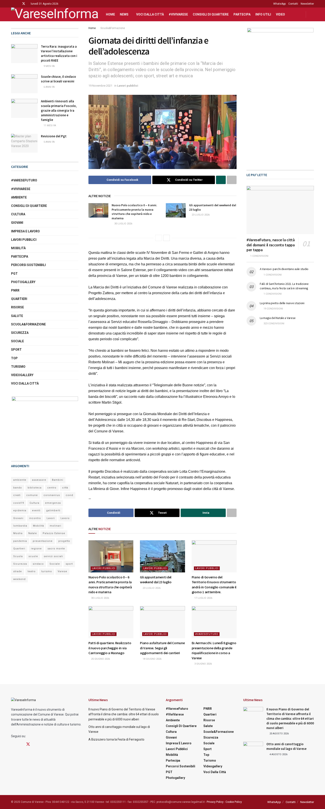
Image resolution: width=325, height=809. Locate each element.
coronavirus (52, 495)
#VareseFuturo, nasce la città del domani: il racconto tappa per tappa (271, 244)
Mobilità (18, 248)
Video (280, 14)
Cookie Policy (234, 801)
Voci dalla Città (150, 14)
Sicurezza (20, 332)
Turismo (18, 366)
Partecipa (241, 14)
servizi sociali (53, 556)
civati (17, 495)
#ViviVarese (178, 14)
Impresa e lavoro (25, 231)
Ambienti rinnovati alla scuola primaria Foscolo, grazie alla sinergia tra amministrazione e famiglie (59, 110)
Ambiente (19, 197)
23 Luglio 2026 (200, 214)
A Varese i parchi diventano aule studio (284, 269)
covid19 (18, 503)
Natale (32, 533)
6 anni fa (49, 87)
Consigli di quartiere (211, 14)
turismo (46, 571)
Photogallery (23, 282)
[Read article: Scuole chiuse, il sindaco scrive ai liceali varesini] (24, 83)
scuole (33, 556)
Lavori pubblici (127, 85)
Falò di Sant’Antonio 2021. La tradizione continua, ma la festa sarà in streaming (284, 286)
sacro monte (56, 548)
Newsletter (307, 3)
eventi (36, 510)
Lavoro (65, 518)
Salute (17, 316)
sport (69, 563)
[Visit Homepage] (54, 14)
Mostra (18, 533)
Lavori (51, 518)
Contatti (293, 3)
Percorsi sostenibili (28, 265)
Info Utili (263, 14)
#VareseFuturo (206, 634)
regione (36, 548)
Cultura (18, 214)
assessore (39, 479)
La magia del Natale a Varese (278, 318)
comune (32, 495)
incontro (35, 518)
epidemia (19, 510)
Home (110, 14)
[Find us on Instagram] (18, 4)
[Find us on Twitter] (23, 4)
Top (14, 358)
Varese (62, 571)
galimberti (53, 510)
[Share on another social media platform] (232, 180)
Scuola (18, 556)
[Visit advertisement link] (44, 424)
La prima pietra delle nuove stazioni (282, 303)
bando (17, 487)
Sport (16, 349)
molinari (55, 525)
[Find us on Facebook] (12, 4)
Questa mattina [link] (100, 253)
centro (51, 487)
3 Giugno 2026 (203, 663)
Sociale (17, 341)
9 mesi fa (49, 66)
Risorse (17, 307)
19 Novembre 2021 (100, 85)
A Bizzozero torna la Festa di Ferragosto (116, 739)
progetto (64, 541)
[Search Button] (312, 14)
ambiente (19, 479)
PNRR (15, 290)
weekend (19, 579)
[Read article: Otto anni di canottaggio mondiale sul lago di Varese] (253, 749)
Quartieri (19, 299)
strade (17, 571)
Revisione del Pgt (54, 136)
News (124, 14)
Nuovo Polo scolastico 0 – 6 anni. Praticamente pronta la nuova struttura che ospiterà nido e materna (134, 211)
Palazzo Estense (54, 533)
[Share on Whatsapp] (221, 180)
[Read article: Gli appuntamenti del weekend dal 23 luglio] (176, 210)
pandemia (20, 541)
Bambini (57, 479)
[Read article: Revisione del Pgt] (24, 143)
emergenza (53, 503)
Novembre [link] (159, 253)
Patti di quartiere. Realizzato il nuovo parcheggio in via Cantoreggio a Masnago (109, 648)
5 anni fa (49, 141)
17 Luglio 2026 (203, 598)
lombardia (20, 525)
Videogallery (22, 375)
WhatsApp (279, 3)
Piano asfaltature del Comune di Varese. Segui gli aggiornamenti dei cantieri (162, 648)
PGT (14, 273)
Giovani (17, 222)
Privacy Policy (215, 801)
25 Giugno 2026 (100, 658)
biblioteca (35, 487)
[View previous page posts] (158, 238)
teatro (32, 571)
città (65, 487)
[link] (100, 253)
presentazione (43, 541)
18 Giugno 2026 (151, 658)
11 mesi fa (49, 125)
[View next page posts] (166, 238)
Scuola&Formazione (112, 28)
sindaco (38, 563)
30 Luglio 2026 (123, 223)
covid (69, 495)
